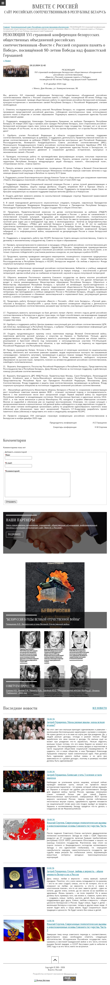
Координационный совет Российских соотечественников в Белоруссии (40, 27)
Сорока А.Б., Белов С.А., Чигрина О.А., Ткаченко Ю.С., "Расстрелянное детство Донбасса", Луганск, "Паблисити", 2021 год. (53, 691)
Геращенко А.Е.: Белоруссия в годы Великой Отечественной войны (37, 624)
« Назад (7, 61)
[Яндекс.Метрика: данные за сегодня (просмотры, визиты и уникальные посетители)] (42, 980)
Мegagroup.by (70, 974)
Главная (6, 27)
